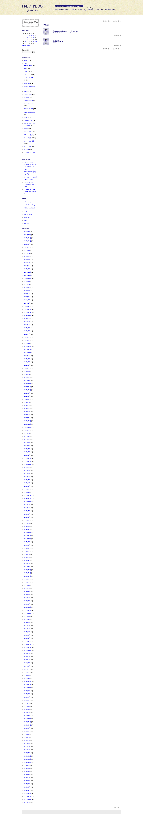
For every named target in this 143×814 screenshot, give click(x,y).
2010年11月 (27, 796)
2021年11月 (27, 387)
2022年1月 (27, 380)
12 (23, 39)
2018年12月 (27, 495)
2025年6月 (27, 253)
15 (29, 39)
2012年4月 (27, 743)
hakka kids (27, 83)
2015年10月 (27, 613)
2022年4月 (27, 371)
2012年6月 (27, 737)
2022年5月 (27, 368)
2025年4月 (27, 259)
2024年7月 (27, 287)
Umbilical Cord (28, 120)
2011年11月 (27, 759)
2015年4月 (27, 632)
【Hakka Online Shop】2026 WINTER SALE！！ (30, 184)
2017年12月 (27, 532)
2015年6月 (27, 626)
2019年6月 (27, 477)
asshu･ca (26, 60)
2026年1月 (27, 231)
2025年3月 (27, 262)
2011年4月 (27, 781)
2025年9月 (27, 244)
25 (36, 41)
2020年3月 (27, 449)
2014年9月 (27, 653)
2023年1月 (27, 343)
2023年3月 (27, 337)
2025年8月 (27, 247)
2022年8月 (27, 359)
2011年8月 (27, 768)
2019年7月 (27, 473)
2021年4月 (27, 408)
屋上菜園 (26, 149)
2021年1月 (27, 418)
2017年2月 (27, 563)
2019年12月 (27, 458)
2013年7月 (27, 697)
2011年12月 (27, 756)
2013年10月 (27, 688)
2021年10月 (27, 390)
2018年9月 (27, 505)
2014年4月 (27, 669)
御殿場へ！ (58, 41)
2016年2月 (27, 601)
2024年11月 (27, 275)
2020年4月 (27, 446)
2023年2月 (27, 340)
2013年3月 (27, 709)
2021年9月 (27, 393)
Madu (25, 91)
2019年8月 (27, 470)
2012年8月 (27, 731)
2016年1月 (27, 604)
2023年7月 (27, 325)
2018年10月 (27, 501)
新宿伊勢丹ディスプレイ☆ (65, 31)
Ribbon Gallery (28, 100)
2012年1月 (27, 753)
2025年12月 (27, 235)
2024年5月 (27, 294)
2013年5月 (27, 703)
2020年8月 (27, 433)
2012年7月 (27, 734)
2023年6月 (27, 328)
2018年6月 (27, 514)
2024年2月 (27, 303)
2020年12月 (27, 421)
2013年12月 (27, 681)
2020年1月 (27, 455)
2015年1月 (27, 641)
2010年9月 (27, 802)
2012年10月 (27, 725)
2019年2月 (27, 489)
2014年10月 (27, 650)
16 (31, 39)
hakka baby (27, 75)
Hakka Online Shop (29, 205)
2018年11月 (27, 498)
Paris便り (26, 97)
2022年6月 (27, 365)
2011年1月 (27, 790)
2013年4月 (27, 706)
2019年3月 (27, 486)
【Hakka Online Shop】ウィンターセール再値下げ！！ (30, 164)
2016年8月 (27, 582)
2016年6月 (27, 588)
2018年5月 (27, 517)
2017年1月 (27, 567)
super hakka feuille (29, 112)
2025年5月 (27, 256)
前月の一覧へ (107, 21)
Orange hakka (28, 94)
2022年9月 (27, 356)
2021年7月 (27, 399)
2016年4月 (27, 594)
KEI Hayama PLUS (29, 86)
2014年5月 (27, 666)
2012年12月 (27, 719)
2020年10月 (27, 427)
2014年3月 (27, 672)
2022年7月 (27, 362)
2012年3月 (27, 747)
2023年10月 (27, 315)
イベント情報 (28, 131)
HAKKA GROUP (28, 78)
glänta (26, 68)
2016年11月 (27, 573)
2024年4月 (27, 297)
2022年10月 (27, 352)
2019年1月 (27, 492)
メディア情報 (28, 146)
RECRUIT (27, 223)
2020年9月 (27, 430)
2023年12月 (27, 309)
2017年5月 (27, 554)
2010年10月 (27, 799)
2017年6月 (27, 551)
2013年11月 (27, 684)
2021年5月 (27, 405)
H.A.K (25, 72)
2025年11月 (27, 238)
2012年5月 (27, 740)
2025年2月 (27, 266)
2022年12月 (27, 346)
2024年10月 (27, 278)
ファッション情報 (29, 141)
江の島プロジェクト (29, 152)
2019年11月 (27, 461)
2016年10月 (27, 576)
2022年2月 (27, 377)
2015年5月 (27, 629)
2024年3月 (27, 300)
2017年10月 (27, 539)
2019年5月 (27, 480)
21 (27, 41)
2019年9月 (27, 467)
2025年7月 (27, 250)
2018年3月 (27, 523)
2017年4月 (27, 557)
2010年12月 (27, 793)
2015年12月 (27, 607)
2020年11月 (27, 424)
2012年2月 (27, 750)
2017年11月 (27, 536)
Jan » (28, 45)
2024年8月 (27, 284)
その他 (26, 128)
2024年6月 (27, 290)
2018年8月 (27, 508)
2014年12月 (27, 644)
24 (34, 41)
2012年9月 (27, 728)
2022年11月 (27, 349)
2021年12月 (27, 383)
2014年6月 (27, 663)
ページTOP (117, 807)
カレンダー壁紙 (28, 135)
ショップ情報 (28, 138)
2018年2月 (27, 526)
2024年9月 (27, 281)
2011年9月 (27, 765)
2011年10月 (27, 762)
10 (34, 37)
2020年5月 (27, 442)
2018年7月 (27, 511)
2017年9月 (27, 542)
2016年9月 (27, 579)
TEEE (25, 117)
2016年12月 (27, 570)
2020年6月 (27, 439)
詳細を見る (117, 35)
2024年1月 (27, 306)
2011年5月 (27, 778)
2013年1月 (27, 715)
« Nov (24, 45)
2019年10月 (27, 464)
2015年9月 (27, 616)
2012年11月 (27, 722)
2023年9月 (27, 318)
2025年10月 (27, 241)
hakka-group (27, 202)
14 (27, 39)
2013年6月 (27, 700)
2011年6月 (27, 774)
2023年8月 (27, 321)
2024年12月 (27, 272)
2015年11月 (27, 610)
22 (29, 41)
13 (25, 39)
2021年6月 (27, 402)
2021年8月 (27, 396)
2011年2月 (27, 787)
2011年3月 (27, 784)
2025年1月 (27, 269)
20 (25, 41)
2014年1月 (27, 678)
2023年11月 (27, 312)
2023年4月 (27, 334)
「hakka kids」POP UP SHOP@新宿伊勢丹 (30, 191)
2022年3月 (27, 374)
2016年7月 (27, 585)
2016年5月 (27, 591)
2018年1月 (27, 529)
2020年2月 (27, 452)
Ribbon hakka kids (29, 104)
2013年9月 (27, 691)
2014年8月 (27, 657)
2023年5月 (27, 331)
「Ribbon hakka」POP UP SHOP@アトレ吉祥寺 (30, 172)
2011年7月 (27, 771)
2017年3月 (27, 560)
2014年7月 (27, 660)
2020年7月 (27, 436)
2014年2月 (27, 675)
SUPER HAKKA (28, 109)
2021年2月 (27, 415)
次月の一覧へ (117, 21)
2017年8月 (27, 545)
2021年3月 (27, 411)
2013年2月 (27, 712)
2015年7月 (27, 622)
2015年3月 (27, 635)
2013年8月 (27, 694)
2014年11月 (27, 647)
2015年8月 (27, 619)
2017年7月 (27, 548)
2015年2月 (27, 638)
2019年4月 (27, 483)
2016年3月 (27, 598)
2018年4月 (27, 520)
